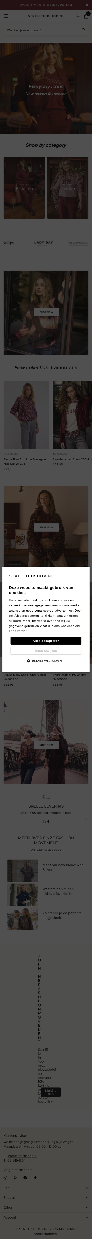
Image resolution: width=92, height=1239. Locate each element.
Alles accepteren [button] (46, 640)
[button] (46, 660)
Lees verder (18, 631)
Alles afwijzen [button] (46, 650)
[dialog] (46, 619)
